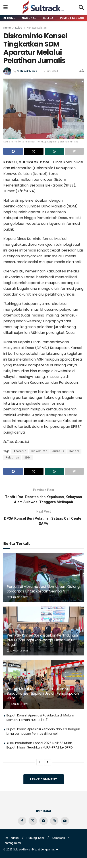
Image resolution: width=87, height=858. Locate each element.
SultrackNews (21, 849)
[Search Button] (81, 7)
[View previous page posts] (39, 762)
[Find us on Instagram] (54, 821)
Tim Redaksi (11, 838)
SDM (27, 457)
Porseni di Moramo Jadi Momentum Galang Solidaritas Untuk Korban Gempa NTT (43, 589)
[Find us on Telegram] (43, 821)
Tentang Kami (12, 843)
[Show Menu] (5, 7)
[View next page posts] (47, 762)
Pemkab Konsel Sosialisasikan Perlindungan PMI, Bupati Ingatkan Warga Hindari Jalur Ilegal (43, 640)
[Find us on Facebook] (22, 821)
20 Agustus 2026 (18, 650)
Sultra (48, 18)
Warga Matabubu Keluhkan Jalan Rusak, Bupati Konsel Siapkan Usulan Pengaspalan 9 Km (43, 693)
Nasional (29, 18)
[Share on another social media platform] (74, 151)
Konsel (74, 451)
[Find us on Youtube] (65, 821)
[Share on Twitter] (33, 151)
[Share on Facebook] (13, 151)
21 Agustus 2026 (18, 597)
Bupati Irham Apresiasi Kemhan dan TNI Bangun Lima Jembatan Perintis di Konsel (43, 731)
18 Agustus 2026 (18, 704)
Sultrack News (27, 71)
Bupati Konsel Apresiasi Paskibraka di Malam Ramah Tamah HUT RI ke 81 (40, 717)
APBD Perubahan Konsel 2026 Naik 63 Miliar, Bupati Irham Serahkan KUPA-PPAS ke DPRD (39, 745)
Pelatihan (12, 457)
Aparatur (20, 451)
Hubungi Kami (36, 838)
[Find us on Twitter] (33, 821)
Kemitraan (58, 838)
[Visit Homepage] (43, 7)
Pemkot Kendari (72, 18)
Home (10, 18)
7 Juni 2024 (51, 71)
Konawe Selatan (37, 27)
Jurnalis (58, 451)
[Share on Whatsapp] (54, 151)
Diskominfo (39, 451)
